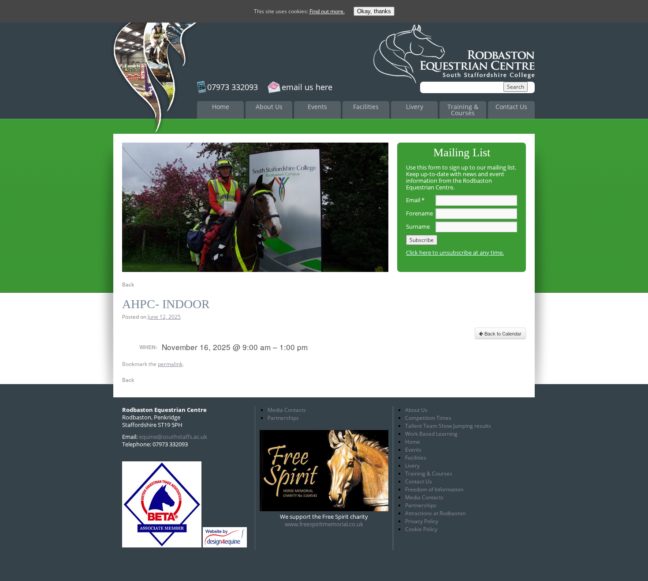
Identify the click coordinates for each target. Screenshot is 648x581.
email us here (307, 87)
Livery (414, 106)
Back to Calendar (502, 333)
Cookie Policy (421, 529)
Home (220, 106)
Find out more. (327, 11)
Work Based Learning (431, 434)
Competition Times (428, 418)
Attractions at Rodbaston (435, 513)
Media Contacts (287, 410)
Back (128, 284)
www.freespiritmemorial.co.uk (324, 524)
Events (317, 106)
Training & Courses (462, 109)
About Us (269, 106)
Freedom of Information (434, 489)
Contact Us (511, 106)
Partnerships (283, 418)
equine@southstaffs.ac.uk (173, 437)
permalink (170, 364)
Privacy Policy (421, 521)
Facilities (366, 106)
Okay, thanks (374, 11)
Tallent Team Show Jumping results (448, 426)
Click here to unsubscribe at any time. (455, 253)
